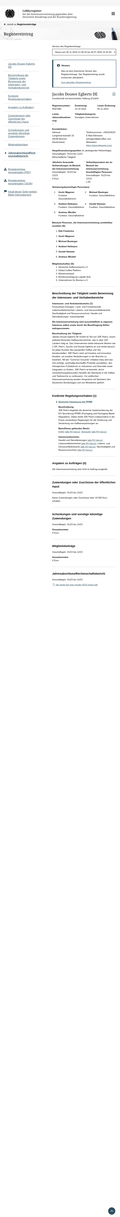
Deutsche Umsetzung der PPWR (75, 402)
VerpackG (86, 431)
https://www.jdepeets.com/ (99, 145)
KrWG (61, 431)
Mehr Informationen (19, 195)
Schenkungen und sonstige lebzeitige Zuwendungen (19, 133)
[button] (113, 13)
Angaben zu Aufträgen (21, 107)
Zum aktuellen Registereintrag (76, 82)
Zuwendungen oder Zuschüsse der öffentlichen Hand (19, 118)
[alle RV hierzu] (72, 431)
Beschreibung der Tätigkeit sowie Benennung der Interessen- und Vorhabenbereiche (18, 81)
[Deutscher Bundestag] (12, 13)
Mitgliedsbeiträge (18, 144)
